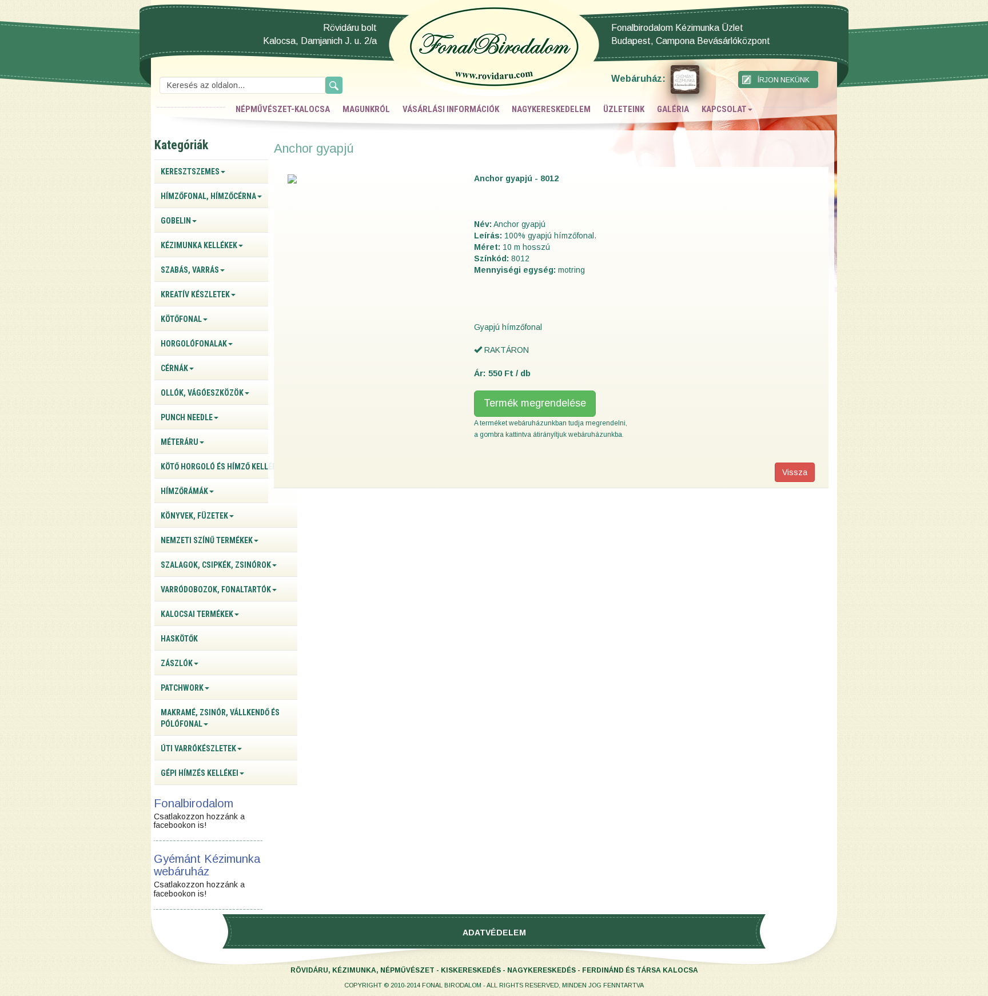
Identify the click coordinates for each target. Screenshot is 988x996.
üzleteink (623, 109)
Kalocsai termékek (197, 614)
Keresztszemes (190, 171)
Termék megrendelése (535, 403)
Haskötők (179, 638)
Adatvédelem (494, 932)
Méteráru (179, 442)
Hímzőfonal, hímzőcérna (208, 196)
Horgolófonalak (194, 343)
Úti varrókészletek (198, 748)
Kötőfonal (181, 319)
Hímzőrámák (184, 491)
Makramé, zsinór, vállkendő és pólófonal (220, 718)
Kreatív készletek (195, 294)
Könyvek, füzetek (194, 515)
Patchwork (182, 687)
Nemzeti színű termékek (207, 540)
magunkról (366, 109)
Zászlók (177, 663)
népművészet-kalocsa (283, 109)
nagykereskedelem (551, 109)
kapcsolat (724, 109)
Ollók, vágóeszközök (202, 392)
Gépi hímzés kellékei (199, 773)
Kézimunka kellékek (199, 245)
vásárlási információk (451, 109)
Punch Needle (187, 417)
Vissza (794, 472)
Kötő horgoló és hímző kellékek (223, 466)
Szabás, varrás (190, 269)
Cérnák (174, 368)
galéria (673, 109)
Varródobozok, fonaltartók (216, 589)
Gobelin (176, 220)
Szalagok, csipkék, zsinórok (216, 564)
